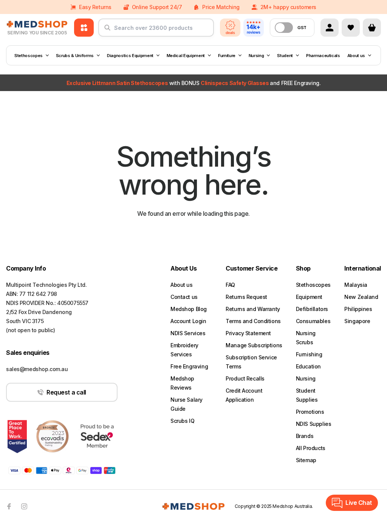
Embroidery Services (184, 349)
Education (308, 366)
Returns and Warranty (253, 309)
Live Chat (358, 502)
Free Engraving (189, 366)
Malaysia (355, 285)
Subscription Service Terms (251, 362)
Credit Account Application (244, 395)
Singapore (357, 321)
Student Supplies (307, 395)
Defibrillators (312, 309)
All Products (310, 448)
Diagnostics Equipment (130, 55)
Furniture (226, 55)
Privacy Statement (248, 333)
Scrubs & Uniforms (75, 55)
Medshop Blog (188, 309)
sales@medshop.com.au (37, 369)
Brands (304, 436)
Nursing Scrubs (306, 337)
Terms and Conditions (253, 321)
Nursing (256, 55)
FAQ (230, 285)
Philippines (358, 309)
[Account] (329, 28)
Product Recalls (245, 378)
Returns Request (246, 297)
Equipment (309, 297)
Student (285, 55)
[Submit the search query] (107, 31)
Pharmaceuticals (323, 55)
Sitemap (306, 460)
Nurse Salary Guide (186, 404)
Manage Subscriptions (254, 345)
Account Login (188, 321)
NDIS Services (188, 333)
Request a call (66, 392)
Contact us (184, 297)
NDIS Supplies (313, 424)
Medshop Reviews (182, 383)
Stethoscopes (28, 55)
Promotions (310, 411)
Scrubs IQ (182, 421)
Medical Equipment (186, 55)
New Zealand (361, 297)
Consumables (313, 321)
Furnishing (309, 354)
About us (356, 55)
